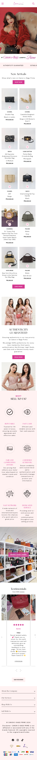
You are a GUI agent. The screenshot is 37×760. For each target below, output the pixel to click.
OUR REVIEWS (18, 680)
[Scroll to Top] (33, 749)
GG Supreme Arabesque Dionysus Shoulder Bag (9, 156)
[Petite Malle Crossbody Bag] (27, 138)
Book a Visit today (18, 555)
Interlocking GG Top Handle (27, 195)
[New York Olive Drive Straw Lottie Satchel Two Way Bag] (10, 257)
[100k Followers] (18, 739)
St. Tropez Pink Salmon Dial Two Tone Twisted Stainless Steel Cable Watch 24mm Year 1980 (9, 235)
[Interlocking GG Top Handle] (27, 178)
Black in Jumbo (9, 117)
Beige (10, 196)
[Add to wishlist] (9, 107)
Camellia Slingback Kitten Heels (27, 115)
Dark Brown (27, 276)
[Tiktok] (22, 739)
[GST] (10, 178)
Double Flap (9, 114)
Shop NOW (18, 82)
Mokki (27, 231)
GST (9, 194)
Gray (27, 234)
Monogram (27, 159)
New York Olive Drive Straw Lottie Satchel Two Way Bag (9, 275)
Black (27, 198)
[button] (17, 670)
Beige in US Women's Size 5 (27, 120)
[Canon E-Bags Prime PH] (18, 3)
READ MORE (18, 357)
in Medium (9, 161)
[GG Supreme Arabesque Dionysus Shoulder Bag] (10, 138)
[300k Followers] (13, 739)
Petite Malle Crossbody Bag (27, 155)
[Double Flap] (10, 99)
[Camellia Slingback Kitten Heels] (27, 99)
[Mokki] (27, 216)
